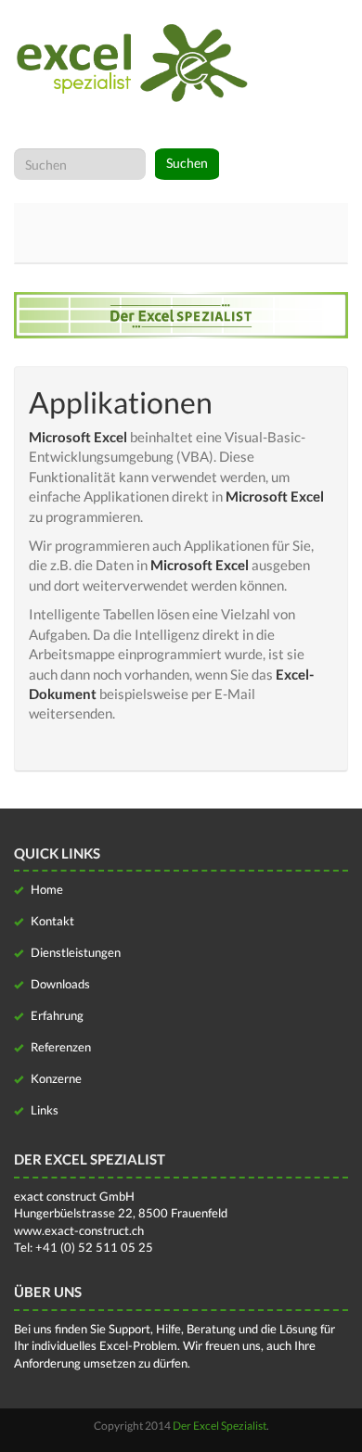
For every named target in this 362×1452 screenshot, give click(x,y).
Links (43, 1109)
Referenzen (59, 1046)
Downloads (59, 983)
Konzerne (55, 1078)
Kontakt (51, 920)
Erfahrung (56, 1015)
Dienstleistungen (74, 952)
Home (45, 889)
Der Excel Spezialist (219, 1426)
